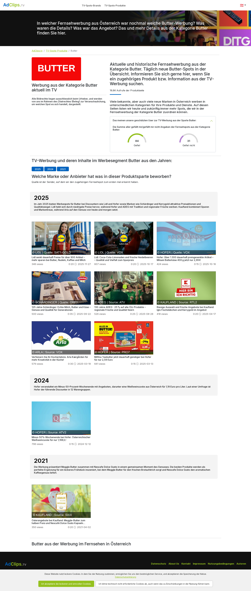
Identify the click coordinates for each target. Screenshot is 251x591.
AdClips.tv (37, 50)
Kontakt (186, 563)
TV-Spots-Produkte (115, 5)
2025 (38, 169)
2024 (50, 169)
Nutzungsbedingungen (221, 563)
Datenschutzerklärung (125, 577)
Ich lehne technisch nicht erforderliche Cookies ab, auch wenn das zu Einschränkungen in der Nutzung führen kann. (154, 584)
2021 (63, 169)
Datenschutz (158, 563)
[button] (243, 5)
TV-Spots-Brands (91, 5)
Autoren (241, 563)
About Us (173, 563)
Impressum (199, 563)
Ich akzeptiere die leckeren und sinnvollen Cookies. (66, 584)
